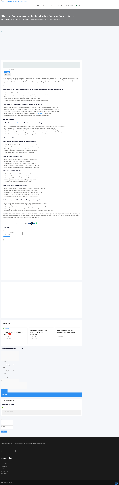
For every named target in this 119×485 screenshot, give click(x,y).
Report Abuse (18, 223)
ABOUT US (45, 6)
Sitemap (3, 469)
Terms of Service (4, 471)
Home (38, 6)
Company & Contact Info (6, 464)
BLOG (52, 6)
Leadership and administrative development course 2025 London (66, 331)
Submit (8, 236)
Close (4, 236)
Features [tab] (7, 74)
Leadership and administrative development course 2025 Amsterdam (38, 332)
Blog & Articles (4, 466)
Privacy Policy (3, 474)
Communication (15, 123)
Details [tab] (7, 73)
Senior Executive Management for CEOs (13, 333)
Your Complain (6, 235)
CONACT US (59, 6)
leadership (39, 113)
